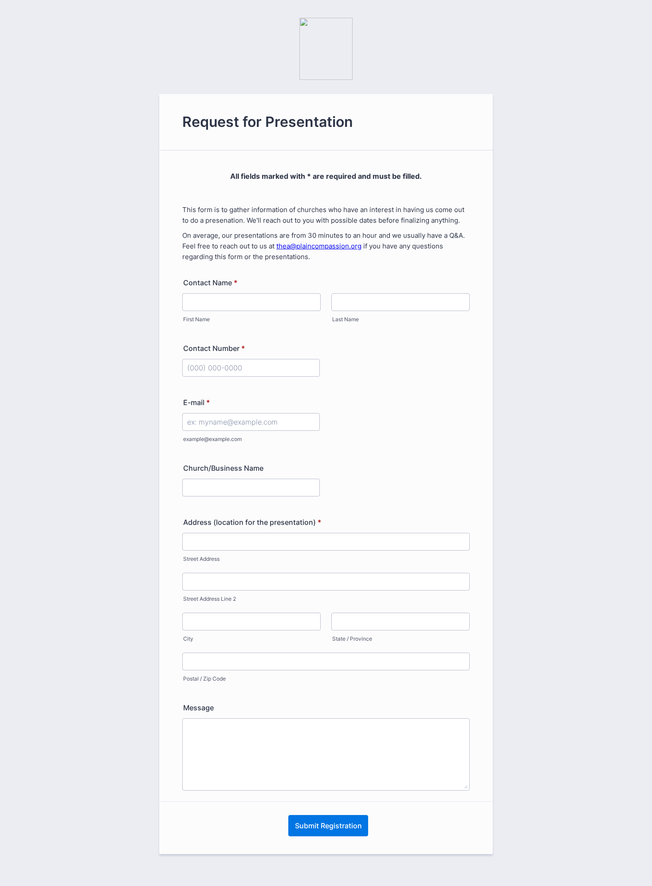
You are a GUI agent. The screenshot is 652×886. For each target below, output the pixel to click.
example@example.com (212, 439)
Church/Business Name (223, 468)
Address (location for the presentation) (252, 522)
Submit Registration (328, 825)
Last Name (345, 319)
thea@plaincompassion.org (318, 246)
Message (198, 707)
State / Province (352, 638)
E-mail (196, 402)
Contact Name (210, 282)
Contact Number (214, 348)
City (188, 638)
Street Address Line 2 (209, 598)
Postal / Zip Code (204, 678)
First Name (196, 319)
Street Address (201, 558)
